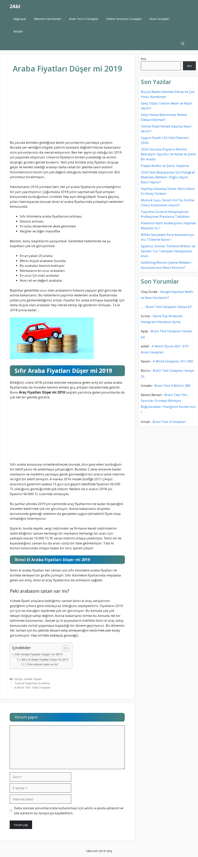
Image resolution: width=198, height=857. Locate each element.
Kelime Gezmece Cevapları (124, 19)
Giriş (109, 851)
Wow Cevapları (159, 19)
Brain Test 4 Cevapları (83, 19)
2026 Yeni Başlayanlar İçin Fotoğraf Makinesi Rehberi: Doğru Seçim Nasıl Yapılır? (168, 177)
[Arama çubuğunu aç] (182, 44)
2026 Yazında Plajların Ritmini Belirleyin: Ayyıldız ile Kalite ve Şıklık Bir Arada (168, 154)
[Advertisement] (67, 110)
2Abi (15, 6)
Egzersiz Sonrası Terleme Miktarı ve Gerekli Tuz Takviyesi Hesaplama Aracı (168, 251)
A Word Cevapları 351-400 (173, 361)
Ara (143, 58)
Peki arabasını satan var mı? (42, 664)
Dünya (18, 679)
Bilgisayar (20, 19)
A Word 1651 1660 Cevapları (32, 687)
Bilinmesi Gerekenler (47, 19)
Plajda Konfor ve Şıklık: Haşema (165, 165)
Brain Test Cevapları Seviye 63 (169, 306)
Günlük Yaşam (33, 679)
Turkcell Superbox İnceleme (32, 683)
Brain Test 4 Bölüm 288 (172, 385)
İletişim (18, 31)
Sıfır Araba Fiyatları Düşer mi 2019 (38, 654)
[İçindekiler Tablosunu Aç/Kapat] (64, 648)
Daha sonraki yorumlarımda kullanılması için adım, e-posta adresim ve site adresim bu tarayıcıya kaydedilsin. (68, 810)
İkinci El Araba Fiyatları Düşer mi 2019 (44, 659)
